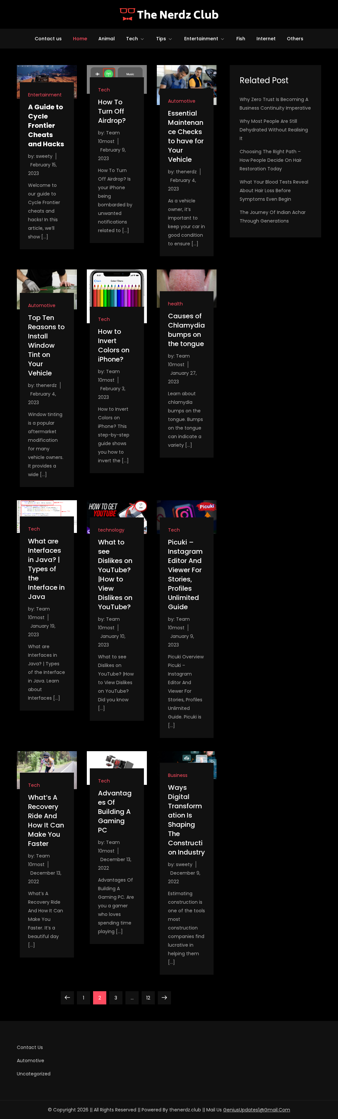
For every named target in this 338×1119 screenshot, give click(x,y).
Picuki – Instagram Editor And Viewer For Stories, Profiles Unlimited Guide (185, 575)
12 (150, 997)
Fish (240, 38)
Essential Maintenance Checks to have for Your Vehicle (186, 136)
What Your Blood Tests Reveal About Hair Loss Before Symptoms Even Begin (274, 190)
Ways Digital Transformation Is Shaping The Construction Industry (186, 820)
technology (111, 530)
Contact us (48, 38)
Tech (132, 38)
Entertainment (201, 38)
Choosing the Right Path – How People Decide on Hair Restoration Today (271, 160)
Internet (266, 38)
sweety (44, 156)
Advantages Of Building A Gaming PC (115, 811)
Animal (106, 38)
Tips (161, 38)
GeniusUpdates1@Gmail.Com (256, 1109)
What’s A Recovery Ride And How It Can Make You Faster (46, 820)
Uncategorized (34, 1073)
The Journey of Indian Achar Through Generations (273, 216)
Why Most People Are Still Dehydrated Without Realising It (274, 130)
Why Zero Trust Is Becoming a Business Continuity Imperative (275, 103)
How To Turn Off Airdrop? (112, 111)
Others (295, 38)
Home (80, 38)
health (175, 304)
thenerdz (186, 171)
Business (177, 775)
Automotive (181, 101)
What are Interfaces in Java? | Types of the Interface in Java (46, 569)
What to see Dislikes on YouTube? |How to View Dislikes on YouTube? (115, 575)
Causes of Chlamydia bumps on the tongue (186, 329)
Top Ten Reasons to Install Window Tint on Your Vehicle (46, 345)
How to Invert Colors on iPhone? (113, 345)
